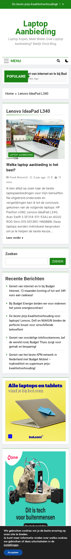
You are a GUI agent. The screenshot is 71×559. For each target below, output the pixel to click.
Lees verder (13, 238)
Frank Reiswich (19, 177)
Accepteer (13, 552)
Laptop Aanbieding (35, 27)
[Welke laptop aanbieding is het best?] (35, 139)
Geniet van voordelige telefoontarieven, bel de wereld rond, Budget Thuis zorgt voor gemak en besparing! (37, 342)
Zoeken (11, 254)
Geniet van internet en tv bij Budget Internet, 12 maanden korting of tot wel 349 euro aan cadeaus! (37, 290)
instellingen (11, 545)
